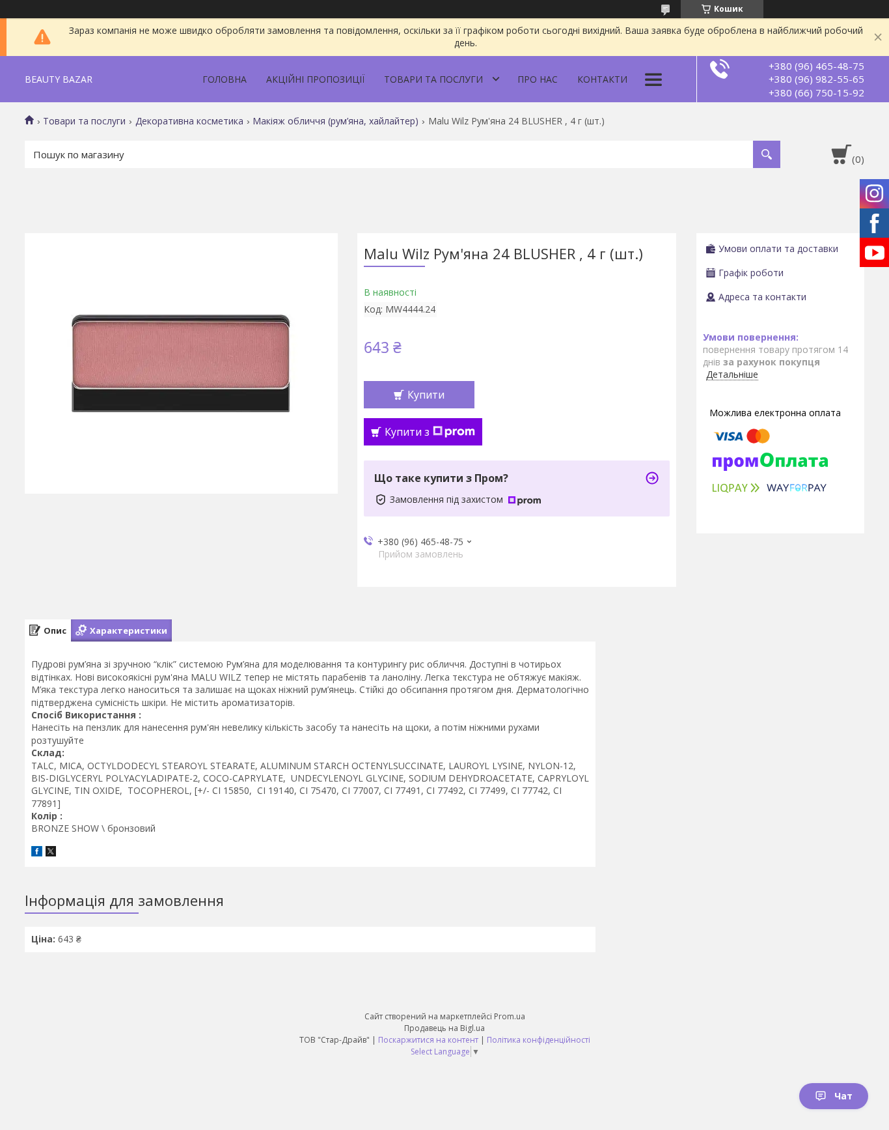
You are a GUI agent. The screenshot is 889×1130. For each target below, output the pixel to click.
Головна (224, 79)
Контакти (602, 79)
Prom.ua (509, 1016)
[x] (51, 853)
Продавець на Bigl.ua (444, 1028)
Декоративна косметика (189, 121)
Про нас (537, 79)
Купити (425, 395)
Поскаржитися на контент (428, 1039)
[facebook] (36, 853)
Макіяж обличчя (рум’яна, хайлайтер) (335, 121)
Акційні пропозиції (315, 79)
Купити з (407, 432)
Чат (843, 1096)
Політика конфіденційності (538, 1039)
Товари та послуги (433, 79)
